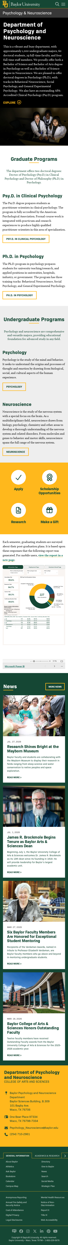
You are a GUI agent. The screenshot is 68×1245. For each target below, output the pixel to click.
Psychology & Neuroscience (27, 12)
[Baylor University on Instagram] (27, 1232)
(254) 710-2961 (20, 1134)
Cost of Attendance (15, 1209)
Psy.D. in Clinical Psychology (26, 239)
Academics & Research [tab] (47, 1155)
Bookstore (10, 1176)
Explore (9, 102)
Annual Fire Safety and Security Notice (16, 1203)
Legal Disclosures (14, 1219)
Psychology (14, 386)
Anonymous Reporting (16, 1197)
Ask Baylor (11, 1171)
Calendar (10, 1181)
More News (55, 686)
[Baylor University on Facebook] (20, 1232)
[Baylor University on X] (34, 1232)
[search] (55, 4)
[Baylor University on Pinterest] (48, 1232)
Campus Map (12, 1185)
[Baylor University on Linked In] (41, 1232)
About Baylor (12, 1161)
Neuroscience (15, 451)
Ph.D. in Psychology (19, 295)
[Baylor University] (21, 4)
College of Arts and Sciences (26, 1081)
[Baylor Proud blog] (13, 1232)
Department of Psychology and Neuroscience (32, 1074)
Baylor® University (31, 1237)
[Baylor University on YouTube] (54, 1232)
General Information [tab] (17, 1155)
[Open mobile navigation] (64, 4)
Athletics (10, 1166)
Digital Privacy (12, 1214)
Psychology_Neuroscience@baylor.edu (34, 1127)
